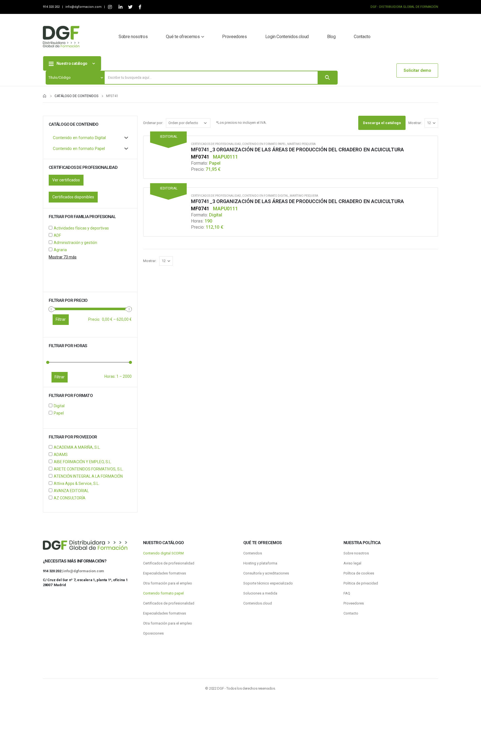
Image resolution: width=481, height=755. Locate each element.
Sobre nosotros (133, 36)
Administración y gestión (75, 242)
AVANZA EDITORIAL (71, 490)
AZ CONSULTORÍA (69, 498)
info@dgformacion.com (83, 7)
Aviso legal (352, 563)
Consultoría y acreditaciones (266, 573)
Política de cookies (358, 573)
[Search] (327, 77)
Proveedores (234, 36)
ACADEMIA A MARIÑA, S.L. (77, 447)
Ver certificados (66, 180)
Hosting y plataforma (260, 563)
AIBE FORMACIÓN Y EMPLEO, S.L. (83, 462)
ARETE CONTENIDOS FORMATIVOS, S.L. (88, 469)
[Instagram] (109, 7)
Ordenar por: (153, 123)
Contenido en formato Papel (264, 143)
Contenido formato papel (163, 593)
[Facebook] (139, 7)
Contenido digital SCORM (163, 553)
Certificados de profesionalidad (216, 143)
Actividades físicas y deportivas (81, 228)
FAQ (346, 593)
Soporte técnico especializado (268, 583)
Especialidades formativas (164, 573)
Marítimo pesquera (301, 143)
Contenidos (252, 553)
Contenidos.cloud (257, 603)
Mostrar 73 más (63, 257)
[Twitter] (130, 7)
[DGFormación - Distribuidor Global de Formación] (61, 36)
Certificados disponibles (73, 197)
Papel (59, 413)
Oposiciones (153, 633)
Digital (59, 406)
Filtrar (60, 377)
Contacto (362, 36)
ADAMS (61, 454)
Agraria (60, 250)
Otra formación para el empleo (167, 583)
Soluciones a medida (260, 593)
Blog (331, 36)
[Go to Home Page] (45, 96)
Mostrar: (415, 123)
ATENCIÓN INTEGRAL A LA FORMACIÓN (88, 476)
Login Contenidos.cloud (287, 36)
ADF (57, 235)
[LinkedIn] (120, 7)
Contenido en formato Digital (265, 195)
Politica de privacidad (360, 583)
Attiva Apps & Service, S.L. (76, 483)
